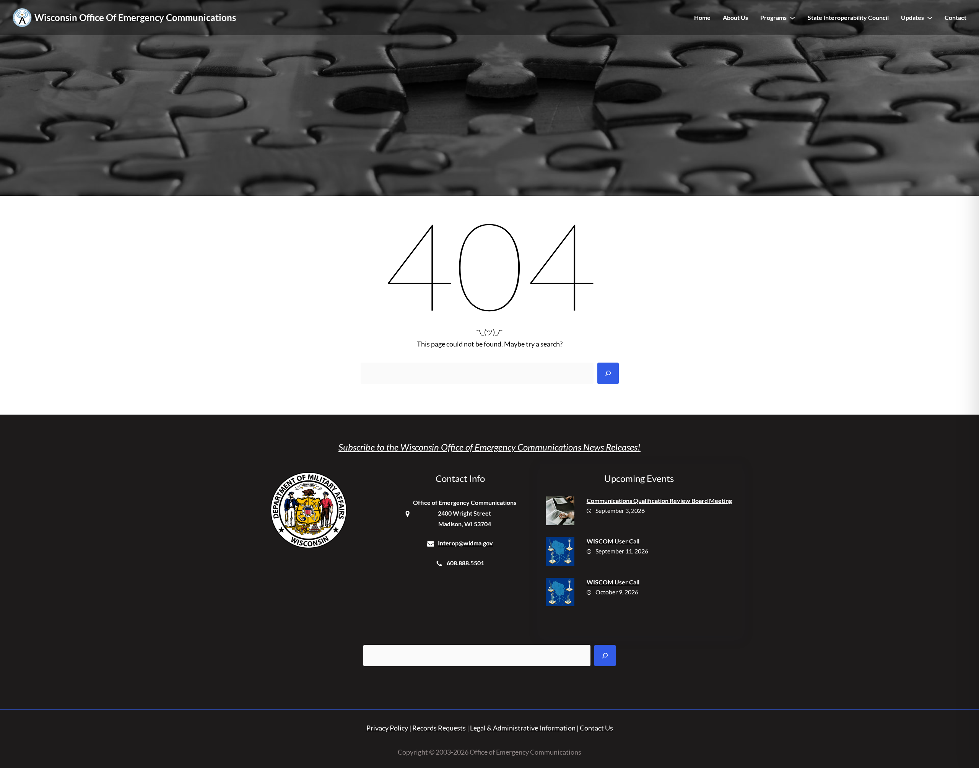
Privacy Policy (387, 728)
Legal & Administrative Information (523, 728)
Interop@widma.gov (465, 543)
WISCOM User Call (613, 541)
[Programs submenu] (792, 17)
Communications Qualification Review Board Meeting (659, 500)
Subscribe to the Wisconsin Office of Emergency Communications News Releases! (489, 446)
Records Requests (439, 728)
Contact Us (596, 728)
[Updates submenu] (929, 17)
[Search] (608, 373)
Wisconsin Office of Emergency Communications (135, 17)
